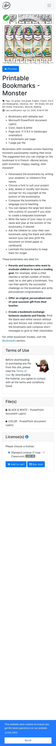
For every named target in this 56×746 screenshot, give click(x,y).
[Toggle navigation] (49, 5)
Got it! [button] (28, 740)
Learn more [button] (11, 732)
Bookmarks (9, 340)
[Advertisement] (28, 598)
